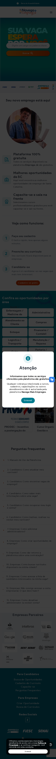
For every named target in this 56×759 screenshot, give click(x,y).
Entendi (28, 751)
